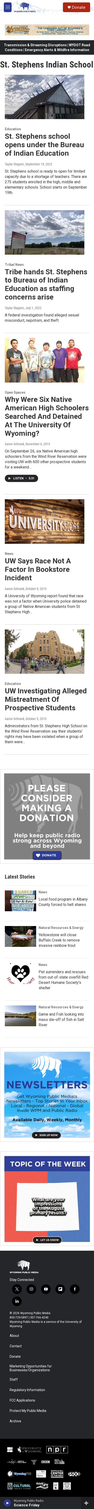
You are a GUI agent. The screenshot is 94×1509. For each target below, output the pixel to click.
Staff (14, 1379)
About (14, 1336)
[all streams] (87, 1503)
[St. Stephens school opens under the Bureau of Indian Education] (44, 97)
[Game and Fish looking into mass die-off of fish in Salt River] (20, 1015)
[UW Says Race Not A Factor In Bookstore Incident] (44, 521)
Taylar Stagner (14, 164)
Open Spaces (15, 392)
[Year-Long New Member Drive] (47, 816)
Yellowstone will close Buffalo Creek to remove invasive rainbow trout (59, 940)
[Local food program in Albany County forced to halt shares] (20, 900)
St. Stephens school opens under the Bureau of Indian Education (44, 144)
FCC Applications (22, 1400)
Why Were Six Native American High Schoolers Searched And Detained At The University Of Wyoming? (47, 416)
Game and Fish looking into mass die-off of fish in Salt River (61, 1019)
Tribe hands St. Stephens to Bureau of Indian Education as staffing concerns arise (46, 284)
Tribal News (14, 265)
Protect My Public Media (28, 1411)
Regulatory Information (27, 1390)
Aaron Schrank (14, 444)
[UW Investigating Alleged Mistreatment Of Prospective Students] (44, 651)
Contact (16, 1346)
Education (13, 129)
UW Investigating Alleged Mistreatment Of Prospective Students (46, 699)
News (9, 554)
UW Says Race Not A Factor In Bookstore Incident (38, 569)
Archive (15, 1421)
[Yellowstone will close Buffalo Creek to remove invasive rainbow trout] (20, 936)
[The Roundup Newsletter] (47, 1094)
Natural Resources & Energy (61, 928)
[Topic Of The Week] (47, 1199)
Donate (78, 7)
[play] (7, 1503)
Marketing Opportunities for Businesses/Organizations (31, 1368)
